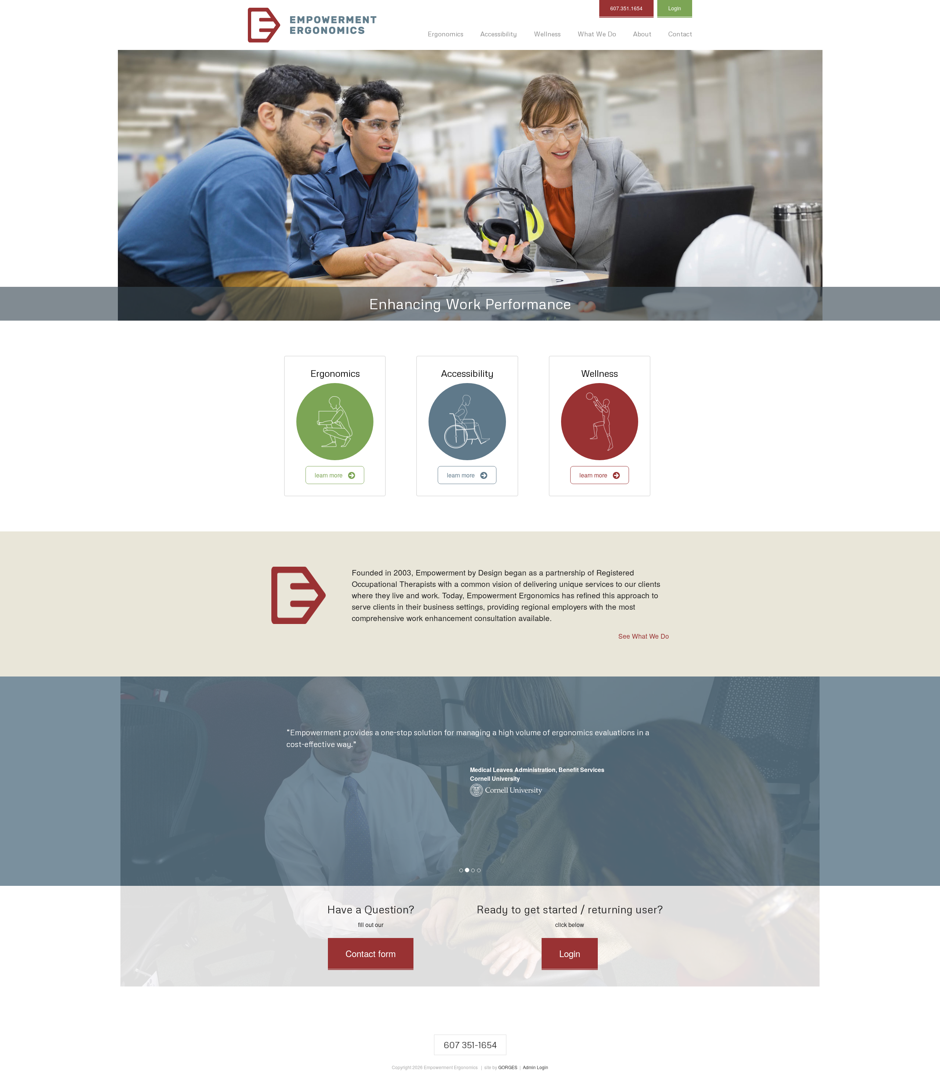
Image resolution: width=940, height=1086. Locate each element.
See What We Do (643, 636)
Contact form (371, 953)
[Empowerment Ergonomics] (312, 25)
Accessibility (467, 373)
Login (674, 8)
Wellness (599, 373)
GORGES (507, 1067)
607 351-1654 (470, 1044)
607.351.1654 (626, 8)
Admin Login (535, 1067)
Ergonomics (335, 373)
